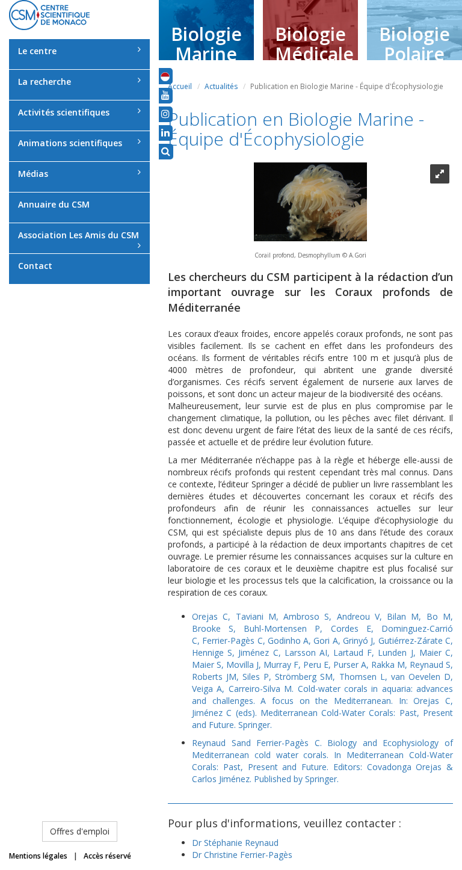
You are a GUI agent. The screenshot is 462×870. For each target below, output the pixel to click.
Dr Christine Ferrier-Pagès (242, 854)
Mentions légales (38, 856)
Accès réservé (107, 856)
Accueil (180, 86)
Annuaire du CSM (54, 204)
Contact (35, 265)
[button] (165, 76)
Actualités (221, 86)
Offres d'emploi (79, 831)
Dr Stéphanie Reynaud (235, 842)
